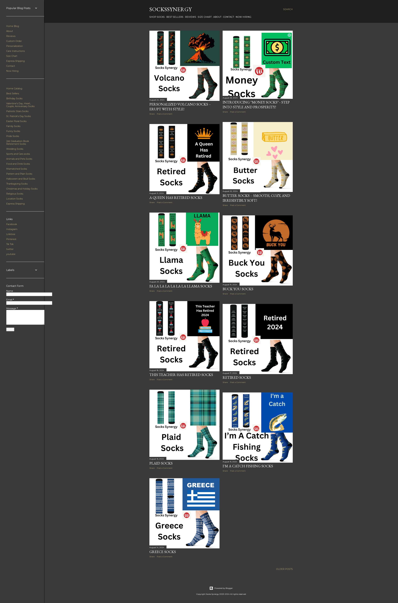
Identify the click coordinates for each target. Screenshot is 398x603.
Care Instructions (15, 51)
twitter (10, 249)
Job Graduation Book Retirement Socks (17, 142)
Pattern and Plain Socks (19, 173)
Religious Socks (14, 193)
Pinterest (11, 239)
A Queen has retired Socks (175, 197)
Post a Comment (164, 114)
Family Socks (13, 126)
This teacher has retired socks (181, 374)
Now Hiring (243, 17)
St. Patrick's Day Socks (18, 116)
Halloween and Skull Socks (20, 178)
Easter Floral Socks (16, 121)
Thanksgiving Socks (17, 183)
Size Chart (205, 17)
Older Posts (284, 569)
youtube (10, 254)
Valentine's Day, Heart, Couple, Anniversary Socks (20, 105)
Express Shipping (15, 61)
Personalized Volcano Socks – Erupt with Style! (180, 106)
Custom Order (14, 41)
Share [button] (152, 114)
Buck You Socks (238, 288)
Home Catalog (14, 88)
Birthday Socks (14, 98)
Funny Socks (13, 131)
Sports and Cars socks (18, 154)
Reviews (190, 17)
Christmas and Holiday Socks (21, 188)
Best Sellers (174, 17)
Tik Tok (10, 244)
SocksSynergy (170, 9)
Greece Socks (162, 551)
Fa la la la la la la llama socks (180, 286)
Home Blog (12, 26)
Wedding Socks (14, 149)
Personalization (14, 46)
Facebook (11, 224)
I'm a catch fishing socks (248, 466)
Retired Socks (237, 377)
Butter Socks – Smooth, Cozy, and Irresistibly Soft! (256, 198)
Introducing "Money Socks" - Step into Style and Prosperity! (256, 104)
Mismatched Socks (16, 168)
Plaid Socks (161, 463)
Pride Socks (12, 136)
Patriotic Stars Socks (17, 111)
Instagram (11, 229)
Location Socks (14, 198)
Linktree (10, 234)
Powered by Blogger (223, 588)
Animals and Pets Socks (19, 158)
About (217, 17)
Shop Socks (157, 17)
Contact (228, 17)
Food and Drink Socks (18, 163)
